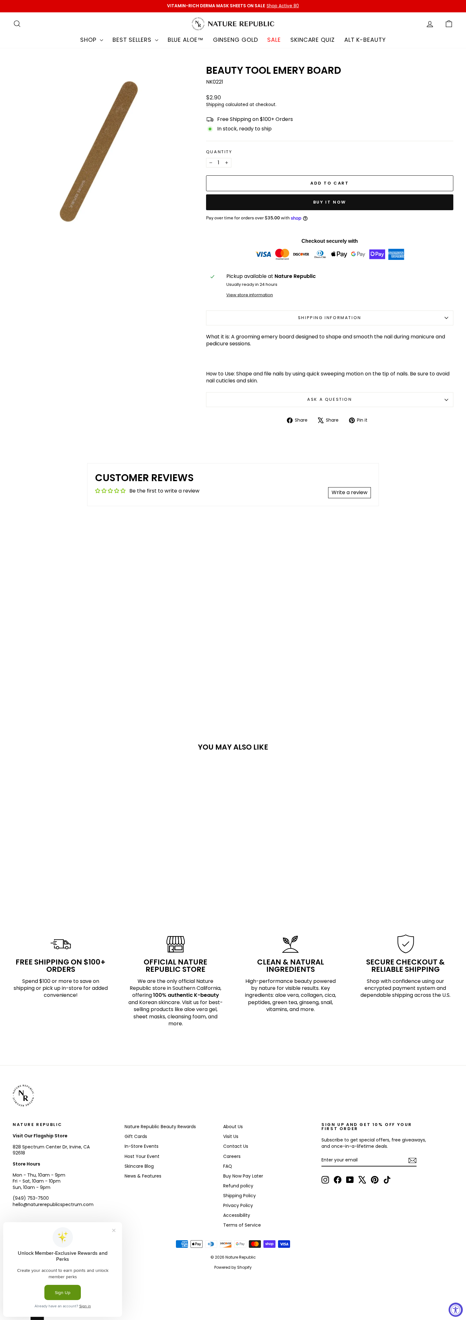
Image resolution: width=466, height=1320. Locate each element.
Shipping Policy (239, 1195)
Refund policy (238, 1186)
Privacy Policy (238, 1205)
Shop (89, 40)
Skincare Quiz (312, 40)
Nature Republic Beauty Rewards (160, 1126)
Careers (232, 1156)
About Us (233, 1126)
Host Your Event (142, 1156)
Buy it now (329, 202)
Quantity (219, 152)
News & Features (143, 1176)
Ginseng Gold (235, 40)
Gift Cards (136, 1136)
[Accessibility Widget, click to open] (456, 1310)
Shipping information (329, 318)
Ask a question (329, 399)
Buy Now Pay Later (243, 1176)
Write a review (349, 492)
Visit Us (230, 1136)
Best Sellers (133, 40)
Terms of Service (242, 1225)
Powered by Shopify (233, 1267)
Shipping (215, 105)
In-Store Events (142, 1146)
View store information (249, 295)
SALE (274, 40)
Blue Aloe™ (186, 40)
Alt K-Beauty (365, 40)
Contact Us (235, 1146)
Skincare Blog (139, 1166)
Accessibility (236, 1215)
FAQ (227, 1166)
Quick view (65, 864)
